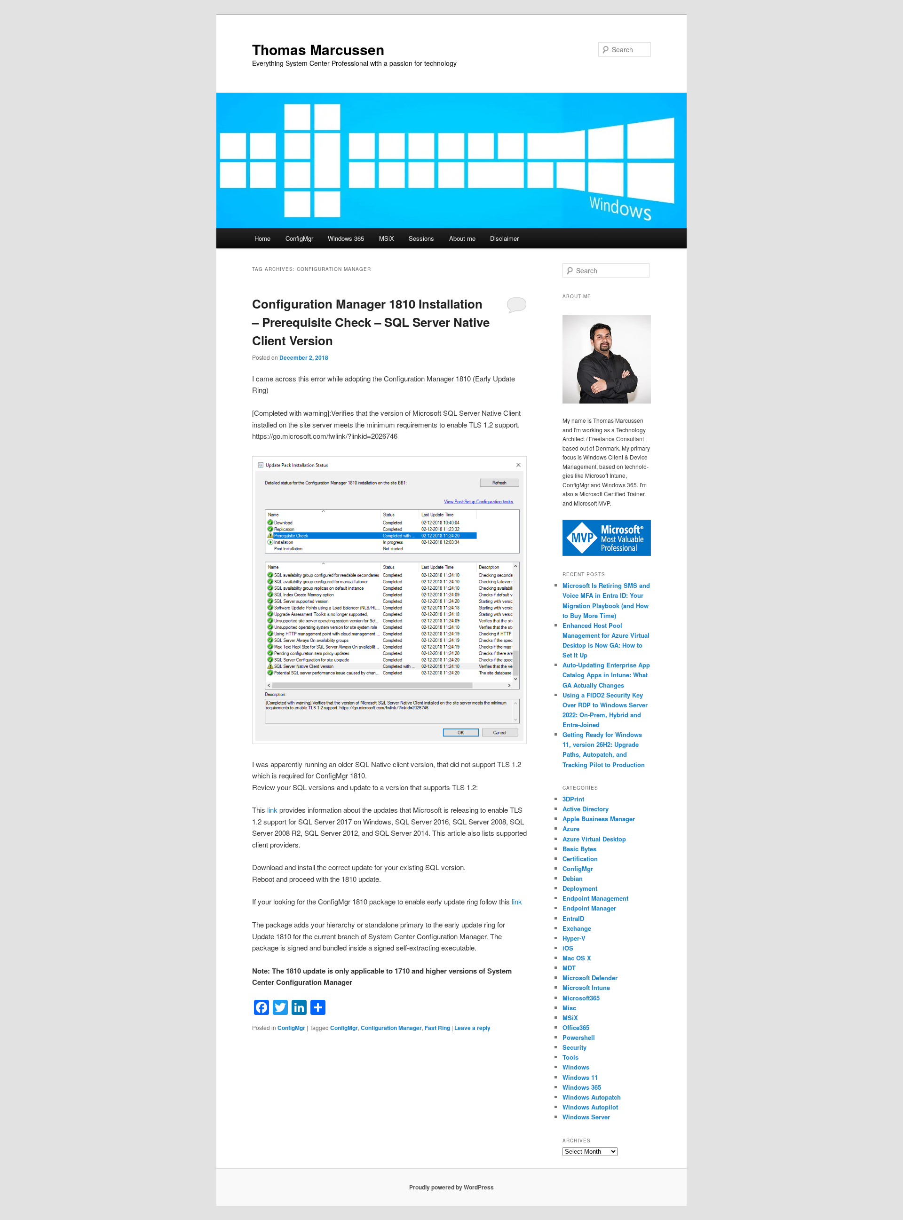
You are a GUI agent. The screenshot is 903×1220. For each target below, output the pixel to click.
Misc (569, 1007)
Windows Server (586, 1116)
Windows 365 (346, 238)
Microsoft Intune (586, 987)
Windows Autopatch (591, 1097)
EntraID (573, 918)
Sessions (421, 238)
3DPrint (573, 798)
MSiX (386, 238)
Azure (570, 828)
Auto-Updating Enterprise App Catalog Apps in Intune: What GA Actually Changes (606, 674)
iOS (567, 947)
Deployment (579, 888)
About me (462, 238)
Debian (572, 878)
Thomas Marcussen (318, 49)
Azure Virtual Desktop (594, 838)
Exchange (576, 928)
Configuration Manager (391, 1027)
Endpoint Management (595, 898)
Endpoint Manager (589, 907)
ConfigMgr (299, 238)
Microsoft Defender (590, 977)
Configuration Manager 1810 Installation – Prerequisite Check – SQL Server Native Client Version (371, 322)
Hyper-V (574, 938)
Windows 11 (580, 1077)
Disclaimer (504, 238)
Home (262, 238)
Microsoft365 (581, 997)
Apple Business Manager (598, 818)
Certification (580, 858)
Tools (570, 1057)
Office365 (575, 1027)
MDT (569, 967)
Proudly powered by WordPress (451, 1187)
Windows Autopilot (590, 1106)
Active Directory (585, 808)
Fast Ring (437, 1027)
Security (574, 1047)
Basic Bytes (579, 848)
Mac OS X (576, 957)
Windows (575, 1066)
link (273, 810)
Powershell (578, 1037)
